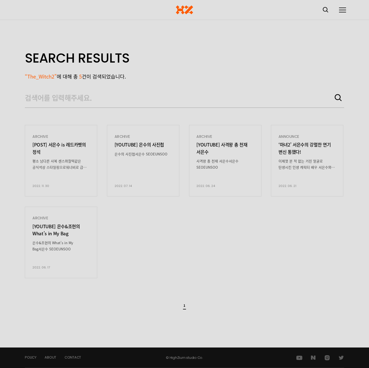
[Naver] (313, 358)
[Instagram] (327, 358)
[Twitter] (341, 358)
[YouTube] (299, 358)
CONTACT (73, 357)
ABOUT (50, 357)
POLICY (30, 357)
